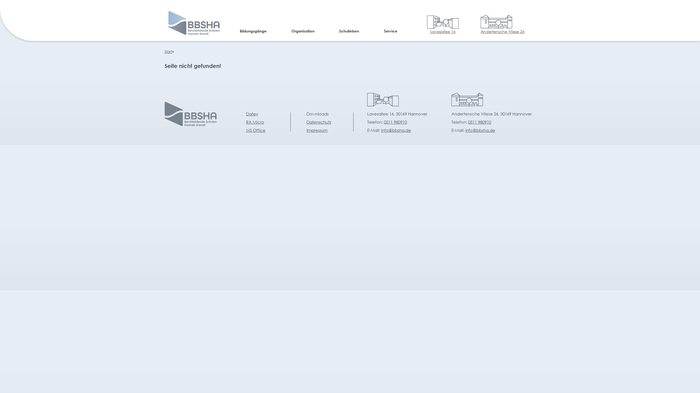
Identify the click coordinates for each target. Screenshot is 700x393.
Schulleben (349, 31)
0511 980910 (395, 122)
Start (168, 51)
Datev (252, 114)
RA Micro (255, 122)
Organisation (302, 31)
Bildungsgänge (253, 31)
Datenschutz (319, 122)
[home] (193, 24)
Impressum (317, 130)
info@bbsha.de (396, 130)
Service (390, 31)
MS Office (256, 130)
